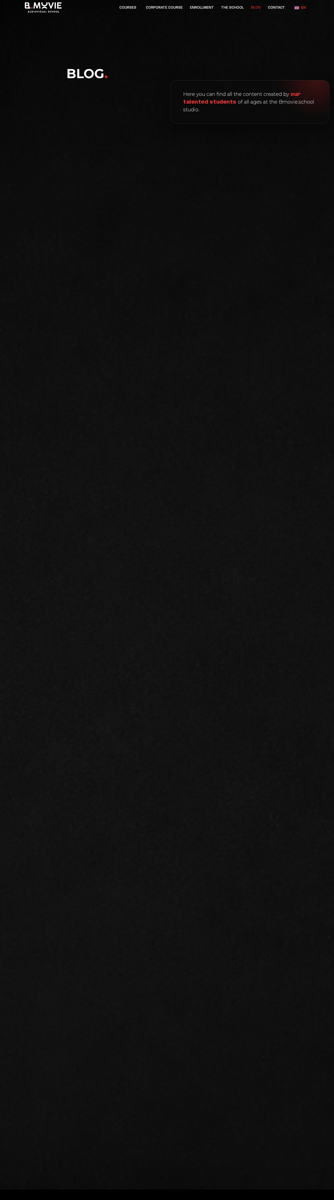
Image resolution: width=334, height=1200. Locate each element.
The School (232, 8)
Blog (256, 8)
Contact (276, 8)
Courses (127, 8)
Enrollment (202, 8)
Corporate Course (164, 8)
